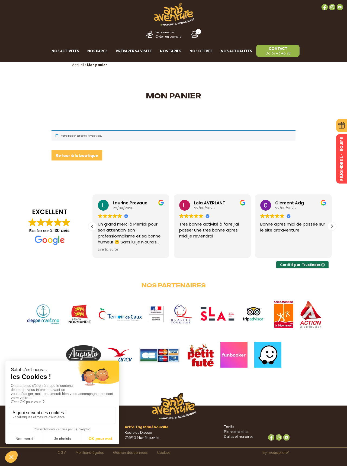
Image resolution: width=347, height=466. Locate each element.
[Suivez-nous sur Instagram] (332, 7)
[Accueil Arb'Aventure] (173, 25)
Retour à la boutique (77, 155)
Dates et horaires (238, 436)
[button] (332, 226)
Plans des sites (236, 431)
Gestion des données (130, 452)
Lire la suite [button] (108, 249)
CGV (62, 452)
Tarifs (229, 426)
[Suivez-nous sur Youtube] (340, 7)
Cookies (163, 452)
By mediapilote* (276, 452)
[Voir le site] (43, 314)
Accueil (78, 64)
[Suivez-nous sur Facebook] (325, 7)
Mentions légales (90, 452)
